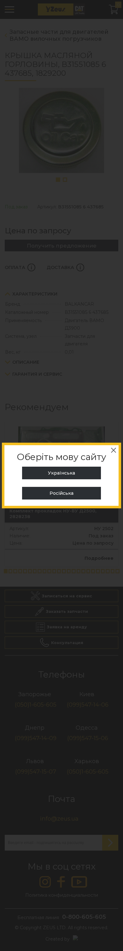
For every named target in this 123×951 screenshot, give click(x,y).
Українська (61, 473)
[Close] (113, 450)
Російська (61, 493)
